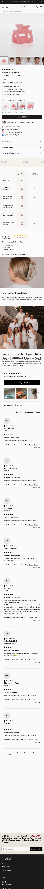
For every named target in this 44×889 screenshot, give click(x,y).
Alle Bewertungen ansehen (15, 255)
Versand (16, 82)
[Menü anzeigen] (3, 7)
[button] (22, 69)
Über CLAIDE (6, 866)
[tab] (24, 412)
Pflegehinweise (7, 147)
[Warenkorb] (41, 7)
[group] (22, 373)
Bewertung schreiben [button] (22, 383)
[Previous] (2, 2)
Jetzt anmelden (36, 849)
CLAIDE (4, 11)
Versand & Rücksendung (11, 153)
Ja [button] (27, 445)
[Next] (41, 2)
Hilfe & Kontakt (6, 885)
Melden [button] (31, 445)
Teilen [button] (36, 445)
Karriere (4, 874)
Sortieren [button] (7, 405)
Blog (3, 878)
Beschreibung (7, 142)
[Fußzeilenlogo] (7, 858)
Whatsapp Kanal (7, 870)
